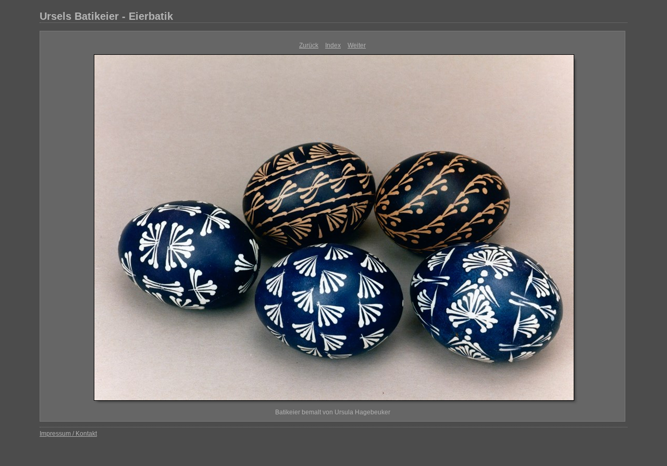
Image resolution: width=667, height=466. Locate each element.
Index (333, 45)
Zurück (308, 45)
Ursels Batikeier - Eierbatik (106, 16)
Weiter (357, 45)
